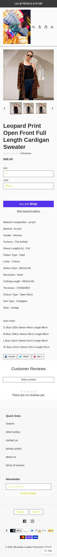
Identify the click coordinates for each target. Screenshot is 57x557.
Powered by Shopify (42, 547)
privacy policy (14, 448)
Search (10, 423)
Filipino (20, 512)
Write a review (28, 379)
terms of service (15, 465)
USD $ (35, 512)
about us (11, 457)
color (5, 180)
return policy (13, 431)
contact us (12, 440)
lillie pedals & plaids (22, 547)
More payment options (28, 211)
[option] (16, 108)
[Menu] (52, 26)
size (5, 168)
